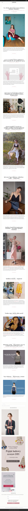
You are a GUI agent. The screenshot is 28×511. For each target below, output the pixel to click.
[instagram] (11, 0)
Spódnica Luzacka (7, 268)
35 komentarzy (17, 62)
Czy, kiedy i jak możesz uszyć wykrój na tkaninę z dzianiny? (14, 8)
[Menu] (2, 2)
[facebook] (12, 0)
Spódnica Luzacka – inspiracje (14, 278)
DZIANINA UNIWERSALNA (6, 10)
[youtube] (14, 0)
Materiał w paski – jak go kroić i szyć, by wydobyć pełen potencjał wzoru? (14, 345)
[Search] (26, 0)
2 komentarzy (15, 314)
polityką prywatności (15, 501)
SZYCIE (23, 10)
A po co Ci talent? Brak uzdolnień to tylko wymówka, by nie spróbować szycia (14, 60)
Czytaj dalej (14, 53)
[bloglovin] (15, 0)
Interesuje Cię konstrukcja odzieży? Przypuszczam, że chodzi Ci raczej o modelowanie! (14, 94)
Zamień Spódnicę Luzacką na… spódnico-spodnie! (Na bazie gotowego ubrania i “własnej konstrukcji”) (14, 128)
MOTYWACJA (10, 62)
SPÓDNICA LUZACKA (14, 10)
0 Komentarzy (15, 96)
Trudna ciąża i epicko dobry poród (14, 313)
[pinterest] (16, 0)
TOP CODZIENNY (13, 11)
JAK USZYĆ (11, 10)
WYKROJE (16, 11)
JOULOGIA (12, 314)
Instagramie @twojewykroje (14, 266)
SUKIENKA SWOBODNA (19, 10)
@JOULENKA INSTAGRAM (14, 507)
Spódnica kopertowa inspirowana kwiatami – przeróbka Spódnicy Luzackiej (14, 228)
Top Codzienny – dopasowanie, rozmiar (14, 376)
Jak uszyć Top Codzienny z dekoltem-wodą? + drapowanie (14, 177)
